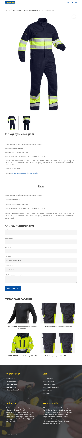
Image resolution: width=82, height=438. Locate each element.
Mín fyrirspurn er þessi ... (14, 275)
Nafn (6, 229)
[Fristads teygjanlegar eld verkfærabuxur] (57, 343)
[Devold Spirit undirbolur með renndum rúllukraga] (22, 313)
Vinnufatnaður (48, 378)
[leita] (68, 2)
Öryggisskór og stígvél (51, 387)
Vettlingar (46, 393)
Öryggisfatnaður (16, 10)
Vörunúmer (9, 266)
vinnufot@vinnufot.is (14, 390)
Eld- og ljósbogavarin (31, 10)
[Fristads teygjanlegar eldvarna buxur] (57, 313)
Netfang (8, 247)
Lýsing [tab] (41, 186)
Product (8, 257)
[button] (76, 2)
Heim (6, 10)
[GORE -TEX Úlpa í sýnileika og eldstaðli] (22, 343)
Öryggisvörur (47, 390)
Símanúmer (9, 238)
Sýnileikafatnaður (49, 384)
